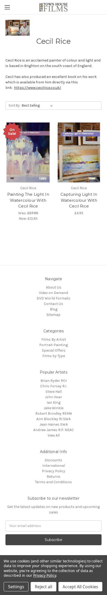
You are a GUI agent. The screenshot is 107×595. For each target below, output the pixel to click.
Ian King (54, 402)
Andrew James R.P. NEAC (53, 430)
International (53, 465)
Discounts (53, 460)
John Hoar (53, 397)
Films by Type (53, 356)
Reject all (43, 587)
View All (54, 435)
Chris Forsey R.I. (53, 386)
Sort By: (14, 105)
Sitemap (53, 314)
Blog (53, 309)
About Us (53, 287)
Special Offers (53, 350)
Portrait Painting (53, 345)
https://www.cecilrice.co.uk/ (37, 87)
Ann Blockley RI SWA (53, 419)
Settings (16, 587)
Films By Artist (53, 339)
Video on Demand (53, 293)
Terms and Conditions (53, 482)
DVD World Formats (53, 298)
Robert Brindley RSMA (53, 413)
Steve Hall (53, 391)
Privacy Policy (53, 471)
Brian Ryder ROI (54, 380)
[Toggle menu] (7, 7)
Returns (54, 476)
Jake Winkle (53, 408)
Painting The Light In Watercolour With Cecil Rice (28, 200)
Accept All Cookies (80, 587)
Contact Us (53, 304)
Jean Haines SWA (53, 424)
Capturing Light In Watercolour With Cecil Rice (79, 200)
